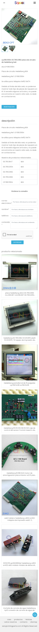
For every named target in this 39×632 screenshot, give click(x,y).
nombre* (5, 209)
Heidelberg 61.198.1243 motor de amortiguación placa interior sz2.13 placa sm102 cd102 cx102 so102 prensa (19, 474)
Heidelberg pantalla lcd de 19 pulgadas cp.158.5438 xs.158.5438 (19, 384)
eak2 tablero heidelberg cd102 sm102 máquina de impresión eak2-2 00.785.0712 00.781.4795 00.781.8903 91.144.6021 (19, 519)
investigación (9, 107)
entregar (17, 242)
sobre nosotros (10, 622)
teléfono (5, 215)
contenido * (6, 223)
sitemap (33, 622)
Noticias (28, 619)
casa (9, 619)
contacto (23, 622)
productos (18, 619)
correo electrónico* (7, 201)
